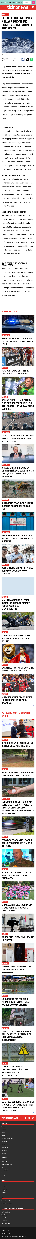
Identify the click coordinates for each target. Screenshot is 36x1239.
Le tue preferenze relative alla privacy (14, 1236)
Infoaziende (5, 1147)
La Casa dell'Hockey (7, 1138)
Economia (4, 1150)
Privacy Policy (6, 1230)
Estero (3, 1133)
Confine (4, 1153)
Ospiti (3, 1144)
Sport (3, 1136)
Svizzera (4, 1130)
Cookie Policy (6, 1233)
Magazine (4, 1141)
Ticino (3, 1127)
